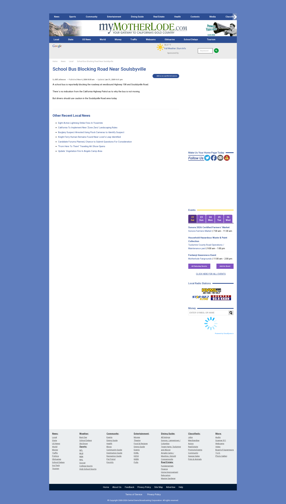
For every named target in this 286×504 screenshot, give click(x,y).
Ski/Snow (83, 443)
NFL (81, 450)
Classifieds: (194, 433)
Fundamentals (167, 466)
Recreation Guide (114, 456)
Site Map (158, 487)
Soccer (82, 463)
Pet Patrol (111, 459)
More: (218, 433)
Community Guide (114, 450)
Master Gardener (168, 478)
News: (55, 433)
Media (212, 16)
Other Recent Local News (71, 115)
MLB (81, 453)
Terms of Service (133, 494)
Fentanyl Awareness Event (202, 255)
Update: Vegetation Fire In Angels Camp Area (80, 151)
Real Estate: (167, 462)
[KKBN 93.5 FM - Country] (220, 297)
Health (177, 16)
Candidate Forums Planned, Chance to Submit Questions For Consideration (95, 141)
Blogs (109, 447)
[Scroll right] (235, 16)
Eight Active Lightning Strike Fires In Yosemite (80, 123)
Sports (72, 16)
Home (106, 487)
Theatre (137, 440)
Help (181, 487)
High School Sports (87, 469)
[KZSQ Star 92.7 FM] (199, 297)
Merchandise (193, 440)
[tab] (192, 219)
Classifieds (231, 16)
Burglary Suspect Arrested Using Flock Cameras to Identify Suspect (91, 132)
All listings (165, 437)
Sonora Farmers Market (200, 231)
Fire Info (110, 462)
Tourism (211, 39)
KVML (136, 453)
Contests (195, 16)
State (70, 39)
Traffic (133, 39)
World (103, 39)
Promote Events (195, 450)
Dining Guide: (168, 433)
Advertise (170, 487)
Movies (137, 437)
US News (86, 39)
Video (217, 447)
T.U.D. (217, 453)
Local (56, 39)
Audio (218, 437)
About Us (116, 487)
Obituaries (170, 39)
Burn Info (181, 48)
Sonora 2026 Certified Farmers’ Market (209, 227)
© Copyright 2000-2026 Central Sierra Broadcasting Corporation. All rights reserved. (143, 500)
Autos (190, 443)
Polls (136, 462)
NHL (81, 460)
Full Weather (170, 48)
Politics (55, 456)
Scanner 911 (220, 440)
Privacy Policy (144, 487)
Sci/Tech (56, 465)
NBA (81, 456)
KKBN (136, 459)
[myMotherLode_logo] (143, 28)
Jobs (190, 437)
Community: (113, 433)
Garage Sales (194, 456)
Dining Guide (137, 16)
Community (91, 16)
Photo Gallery (221, 456)
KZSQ (136, 456)
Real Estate (158, 16)
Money (118, 39)
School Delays (191, 39)
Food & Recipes (141, 443)
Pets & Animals (195, 459)
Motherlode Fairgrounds (200, 258)
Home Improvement (169, 472)
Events (109, 437)
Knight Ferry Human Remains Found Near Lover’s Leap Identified (89, 137)
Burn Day (83, 437)
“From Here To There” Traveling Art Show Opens (81, 146)
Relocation (165, 475)
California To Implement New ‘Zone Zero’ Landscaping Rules (87, 127)
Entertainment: (141, 433)
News (56, 16)
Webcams (151, 39)
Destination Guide (114, 453)
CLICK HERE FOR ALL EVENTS (211, 274)
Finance (164, 469)
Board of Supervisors (224, 450)
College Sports (86, 466)
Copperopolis (167, 459)
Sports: (83, 446)
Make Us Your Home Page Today (206, 152)
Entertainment (114, 16)
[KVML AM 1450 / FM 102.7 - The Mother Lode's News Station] (211, 290)
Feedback (129, 487)
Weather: (84, 433)
